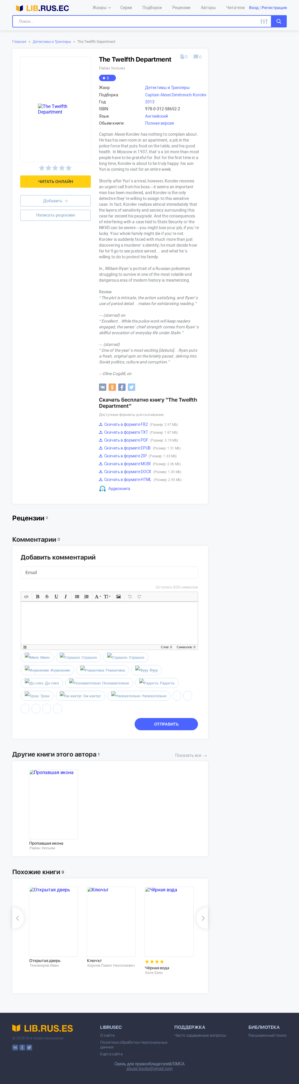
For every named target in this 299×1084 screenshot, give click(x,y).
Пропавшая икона (46, 843)
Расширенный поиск (267, 1035)
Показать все (191, 755)
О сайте (107, 1035)
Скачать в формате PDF (140, 440)
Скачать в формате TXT (140, 432)
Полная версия (159, 123)
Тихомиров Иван (44, 965)
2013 (149, 102)
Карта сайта (111, 1054)
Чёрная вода (157, 968)
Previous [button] (18, 918)
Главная (19, 42)
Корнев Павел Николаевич (111, 965)
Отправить (166, 724)
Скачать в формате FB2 (140, 424)
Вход (254, 7)
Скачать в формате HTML (142, 479)
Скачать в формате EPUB (142, 448)
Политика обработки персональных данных (134, 1044)
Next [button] (202, 918)
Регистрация (274, 7)
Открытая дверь (44, 960)
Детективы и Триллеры (52, 42)
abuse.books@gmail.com (149, 1068)
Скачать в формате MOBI (142, 463)
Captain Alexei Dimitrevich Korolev (175, 95)
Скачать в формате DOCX (142, 471)
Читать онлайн (55, 181)
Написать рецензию (55, 215)
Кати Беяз (154, 972)
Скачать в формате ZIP (140, 456)
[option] (54, 810)
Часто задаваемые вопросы (200, 1035)
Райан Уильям (112, 68)
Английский (156, 116)
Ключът (94, 960)
